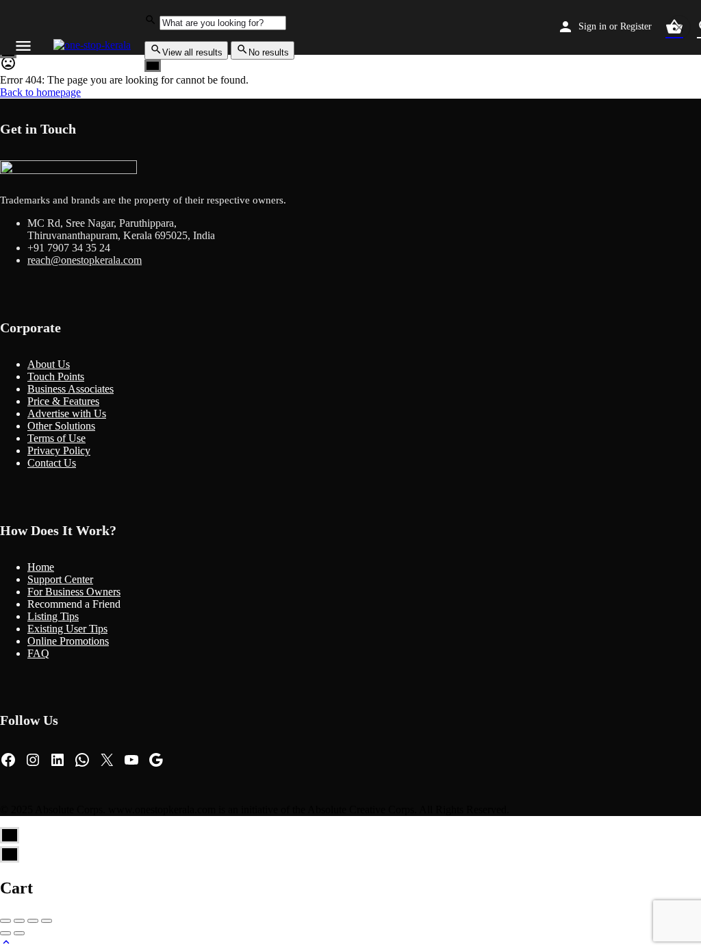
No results (268, 52)
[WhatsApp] (82, 760)
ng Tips (63, 616)
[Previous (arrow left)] (5, 933)
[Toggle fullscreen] (32, 921)
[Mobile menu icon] (23, 45)
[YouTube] (131, 760)
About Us (48, 364)
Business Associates (70, 389)
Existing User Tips (67, 628)
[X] (107, 760)
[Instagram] (33, 760)
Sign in (592, 26)
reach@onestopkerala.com (84, 260)
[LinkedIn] (57, 760)
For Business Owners (73, 591)
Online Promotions (68, 641)
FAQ (38, 653)
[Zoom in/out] (46, 921)
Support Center (60, 579)
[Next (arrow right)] (19, 933)
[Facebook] (8, 760)
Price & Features (63, 401)
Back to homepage (40, 92)
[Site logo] (93, 44)
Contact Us (51, 463)
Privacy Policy (58, 450)
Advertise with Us (66, 413)
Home (40, 567)
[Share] (19, 921)
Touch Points (55, 376)
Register (636, 26)
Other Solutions (61, 426)
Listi (37, 616)
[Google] (156, 760)
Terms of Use (56, 438)
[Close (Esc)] (5, 921)
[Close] (679, 27)
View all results (192, 52)
